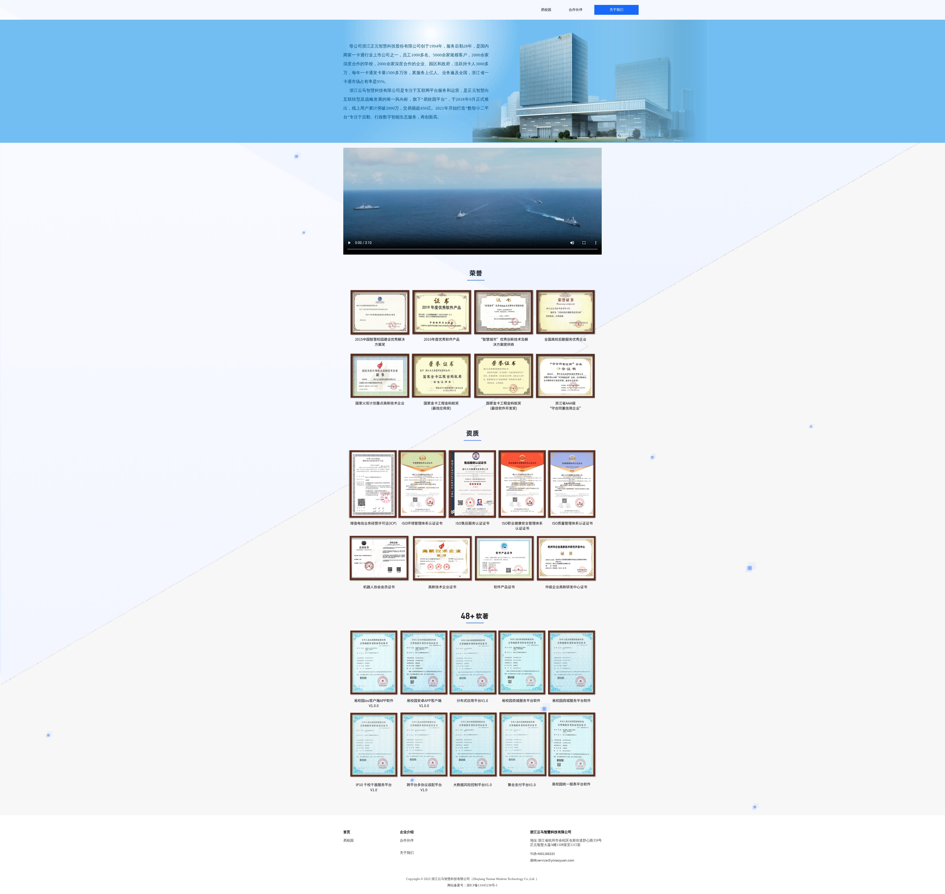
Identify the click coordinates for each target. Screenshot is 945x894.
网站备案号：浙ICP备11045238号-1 (472, 885)
